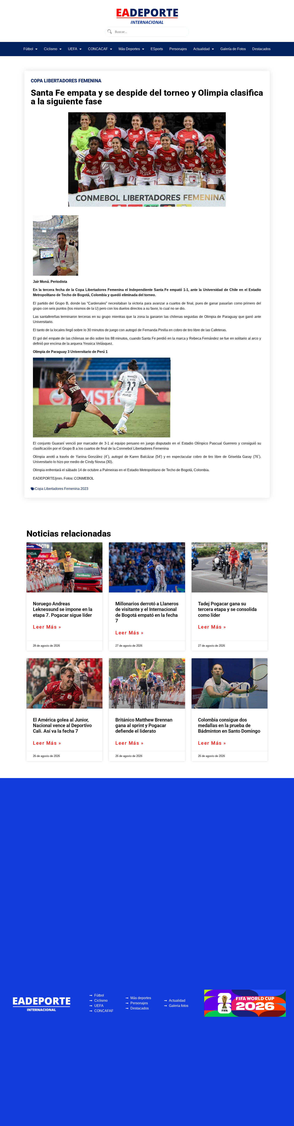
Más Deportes (129, 49)
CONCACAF (98, 49)
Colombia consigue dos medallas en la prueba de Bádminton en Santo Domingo (229, 725)
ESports (157, 49)
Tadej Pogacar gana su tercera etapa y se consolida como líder (227, 609)
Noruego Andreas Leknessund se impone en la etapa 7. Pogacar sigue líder (62, 609)
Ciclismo (50, 49)
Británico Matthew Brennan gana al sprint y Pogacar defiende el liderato (143, 725)
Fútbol (28, 49)
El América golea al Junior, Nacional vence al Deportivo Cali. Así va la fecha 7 (62, 725)
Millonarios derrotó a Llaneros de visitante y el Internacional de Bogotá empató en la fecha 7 (146, 612)
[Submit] (109, 31)
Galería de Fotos (233, 49)
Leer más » (47, 627)
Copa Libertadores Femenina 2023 (61, 489)
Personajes (178, 49)
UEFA (72, 49)
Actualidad (201, 49)
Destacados (261, 49)
